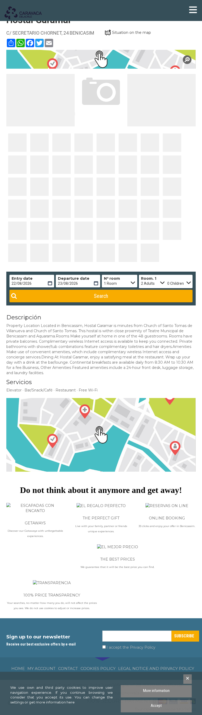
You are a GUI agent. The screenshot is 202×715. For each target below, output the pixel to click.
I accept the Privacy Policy (131, 647)
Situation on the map (131, 32)
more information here (55, 702)
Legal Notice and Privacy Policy (156, 668)
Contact (68, 668)
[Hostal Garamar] (101, 59)
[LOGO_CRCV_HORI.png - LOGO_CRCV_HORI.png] (26, 13)
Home (18, 668)
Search (101, 296)
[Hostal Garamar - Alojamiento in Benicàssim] (17, 143)
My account (41, 668)
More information (156, 690)
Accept (156, 705)
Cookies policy (97, 668)
